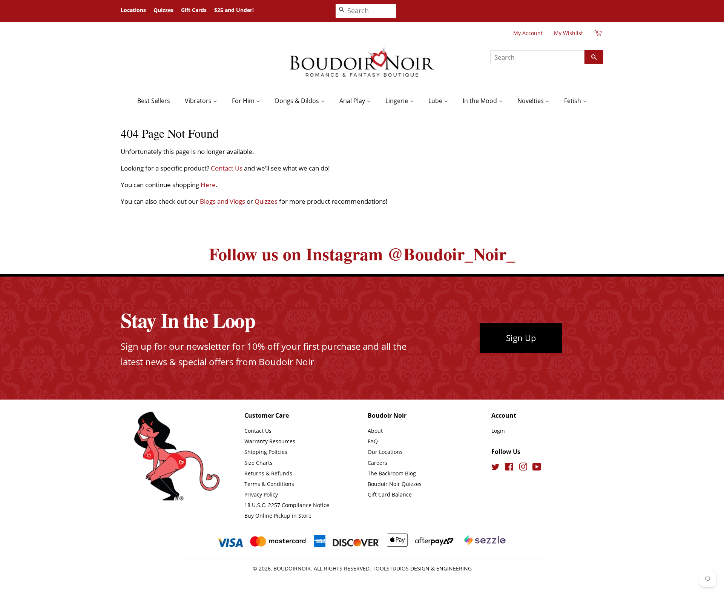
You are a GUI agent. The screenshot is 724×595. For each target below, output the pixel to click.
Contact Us (226, 168)
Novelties (531, 101)
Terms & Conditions (269, 483)
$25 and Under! (234, 10)
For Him (244, 101)
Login (498, 430)
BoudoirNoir (292, 568)
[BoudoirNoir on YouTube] (536, 468)
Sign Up (521, 337)
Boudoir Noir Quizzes (395, 483)
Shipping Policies (265, 451)
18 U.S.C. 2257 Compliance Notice (286, 505)
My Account (528, 33)
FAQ (373, 441)
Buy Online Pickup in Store (277, 515)
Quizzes (163, 10)
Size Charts (258, 462)
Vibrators (199, 101)
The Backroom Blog (392, 473)
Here (208, 184)
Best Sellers (153, 101)
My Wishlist (568, 33)
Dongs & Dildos (298, 101)
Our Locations (385, 451)
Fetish (573, 101)
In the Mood (481, 101)
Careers (377, 462)
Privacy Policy (261, 494)
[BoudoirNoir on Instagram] (523, 468)
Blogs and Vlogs (222, 201)
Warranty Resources (269, 441)
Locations (133, 10)
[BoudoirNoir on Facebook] (509, 468)
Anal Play (353, 101)
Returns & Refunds (268, 473)
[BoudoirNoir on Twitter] (495, 468)
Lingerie (397, 101)
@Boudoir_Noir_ (451, 253)
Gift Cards (194, 10)
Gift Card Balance (390, 494)
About (375, 430)
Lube (436, 101)
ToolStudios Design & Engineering (422, 568)
